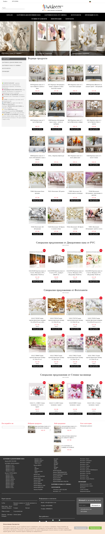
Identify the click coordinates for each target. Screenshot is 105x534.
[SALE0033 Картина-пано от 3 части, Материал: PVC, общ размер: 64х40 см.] (93, 259)
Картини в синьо (9, 486)
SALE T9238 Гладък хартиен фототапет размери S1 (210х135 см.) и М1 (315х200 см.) (37, 320)
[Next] (50, 430)
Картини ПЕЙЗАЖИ (38, 480)
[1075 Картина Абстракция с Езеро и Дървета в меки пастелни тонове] (56, 73)
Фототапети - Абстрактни (85, 460)
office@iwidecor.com (50, 502)
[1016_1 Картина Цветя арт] (56, 144)
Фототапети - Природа (85, 462)
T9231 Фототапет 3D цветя (56, 191)
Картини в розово (10, 480)
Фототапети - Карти (84, 468)
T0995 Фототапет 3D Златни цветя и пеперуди (75, 192)
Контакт (28, 508)
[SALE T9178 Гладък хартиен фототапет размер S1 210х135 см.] (75, 307)
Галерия (16, 508)
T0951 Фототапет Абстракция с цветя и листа (94, 228)
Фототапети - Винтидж (85, 471)
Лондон (55, 461)
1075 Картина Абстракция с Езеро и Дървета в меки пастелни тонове (56, 86)
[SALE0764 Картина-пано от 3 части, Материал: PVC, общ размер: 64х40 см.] (75, 259)
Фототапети (82, 487)
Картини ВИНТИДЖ (58, 476)
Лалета (36, 472)
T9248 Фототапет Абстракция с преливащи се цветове (94, 193)
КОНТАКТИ (70, 19)
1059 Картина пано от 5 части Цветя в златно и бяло (37, 86)
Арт (35, 467)
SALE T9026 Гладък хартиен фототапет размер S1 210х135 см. (56, 357)
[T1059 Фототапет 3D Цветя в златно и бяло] (56, 215)
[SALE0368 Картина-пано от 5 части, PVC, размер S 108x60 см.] (56, 259)
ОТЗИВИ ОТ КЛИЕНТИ (39, 19)
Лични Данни (17, 514)
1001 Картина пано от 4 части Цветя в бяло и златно (94, 122)
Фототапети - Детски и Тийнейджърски (89, 469)
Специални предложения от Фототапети (65, 290)
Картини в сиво (38, 458)
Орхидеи (37, 468)
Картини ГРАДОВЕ (38, 489)
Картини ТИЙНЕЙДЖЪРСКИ (60, 472)
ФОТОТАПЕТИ (76, 15)
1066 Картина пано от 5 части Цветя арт (37, 121)
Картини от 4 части (10, 469)
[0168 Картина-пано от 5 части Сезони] (93, 144)
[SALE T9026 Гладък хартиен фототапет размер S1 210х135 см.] (56, 344)
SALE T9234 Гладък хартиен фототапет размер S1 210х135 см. (56, 320)
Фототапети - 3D (57, 491)
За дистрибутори (18, 511)
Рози (36, 470)
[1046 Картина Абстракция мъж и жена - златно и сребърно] (56, 108)
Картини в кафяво (10, 484)
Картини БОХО (37, 478)
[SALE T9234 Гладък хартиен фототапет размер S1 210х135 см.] (56, 307)
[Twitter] (97, 1)
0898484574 (49, 508)
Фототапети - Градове (85, 466)
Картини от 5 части (10, 470)
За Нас (3, 503)
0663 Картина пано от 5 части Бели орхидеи (75, 85)
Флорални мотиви (39, 471)
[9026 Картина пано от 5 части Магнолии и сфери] (75, 108)
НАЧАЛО (10, 15)
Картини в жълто (9, 476)
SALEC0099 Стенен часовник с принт (75, 404)
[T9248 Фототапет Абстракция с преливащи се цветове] (93, 180)
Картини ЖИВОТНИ (38, 487)
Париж (55, 460)
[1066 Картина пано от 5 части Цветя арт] (37, 108)
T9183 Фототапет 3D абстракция (37, 228)
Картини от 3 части (10, 468)
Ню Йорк (56, 463)
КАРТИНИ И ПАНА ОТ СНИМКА (56, 15)
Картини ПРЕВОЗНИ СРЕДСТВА (60, 481)
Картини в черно (38, 461)
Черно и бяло (38, 463)
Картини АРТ (37, 474)
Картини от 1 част (10, 465)
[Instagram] (100, 1)
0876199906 (15, 1)
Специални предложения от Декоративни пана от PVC (65, 242)
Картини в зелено (10, 487)
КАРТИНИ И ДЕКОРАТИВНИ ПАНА (29, 15)
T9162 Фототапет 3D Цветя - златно (75, 228)
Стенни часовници (84, 489)
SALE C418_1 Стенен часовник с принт (93, 404)
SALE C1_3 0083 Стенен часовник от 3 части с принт (37, 404)
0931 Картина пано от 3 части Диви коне (75, 156)
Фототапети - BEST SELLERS (60, 489)
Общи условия (5, 511)
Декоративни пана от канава (86, 485)
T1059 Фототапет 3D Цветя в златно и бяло (56, 228)
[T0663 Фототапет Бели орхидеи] (37, 180)
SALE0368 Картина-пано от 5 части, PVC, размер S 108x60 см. (56, 272)
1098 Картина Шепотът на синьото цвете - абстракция (94, 85)
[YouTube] (102, 1)
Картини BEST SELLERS (10, 461)
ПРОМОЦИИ (82, 481)
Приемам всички (95, 528)
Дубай (55, 468)
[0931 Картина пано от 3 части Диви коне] (75, 144)
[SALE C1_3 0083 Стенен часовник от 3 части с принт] (37, 391)
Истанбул (56, 467)
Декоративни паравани (85, 491)
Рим (55, 466)
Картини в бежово (10, 477)
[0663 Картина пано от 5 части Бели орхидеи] (75, 73)
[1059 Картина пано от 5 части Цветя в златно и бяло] (37, 73)
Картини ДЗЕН (37, 481)
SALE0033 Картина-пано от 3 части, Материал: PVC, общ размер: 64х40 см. (93, 272)
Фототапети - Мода (84, 477)
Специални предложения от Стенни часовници (65, 374)
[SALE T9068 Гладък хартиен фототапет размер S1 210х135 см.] (37, 344)
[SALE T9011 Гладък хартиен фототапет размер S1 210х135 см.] (93, 344)
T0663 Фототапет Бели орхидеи (37, 192)
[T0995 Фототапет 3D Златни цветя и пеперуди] (75, 180)
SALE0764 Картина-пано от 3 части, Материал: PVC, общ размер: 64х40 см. (75, 272)
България (56, 458)
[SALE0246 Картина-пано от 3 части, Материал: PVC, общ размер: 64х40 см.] (37, 259)
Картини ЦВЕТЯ (37, 465)
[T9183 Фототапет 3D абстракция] (37, 215)
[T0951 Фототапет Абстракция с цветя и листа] (93, 215)
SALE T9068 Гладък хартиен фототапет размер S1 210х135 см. (37, 357)
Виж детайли (37, 93)
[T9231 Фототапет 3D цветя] (56, 180)
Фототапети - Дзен (84, 464)
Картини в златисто (39, 460)
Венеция (56, 464)
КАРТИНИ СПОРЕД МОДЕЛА (12, 463)
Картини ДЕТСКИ (57, 470)
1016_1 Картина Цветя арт (56, 155)
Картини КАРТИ (57, 477)
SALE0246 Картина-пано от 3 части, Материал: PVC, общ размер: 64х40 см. (37, 272)
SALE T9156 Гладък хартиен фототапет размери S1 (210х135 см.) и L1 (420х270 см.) (94, 320)
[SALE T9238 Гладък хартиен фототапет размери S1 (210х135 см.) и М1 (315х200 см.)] (37, 307)
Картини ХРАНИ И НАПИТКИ (60, 474)
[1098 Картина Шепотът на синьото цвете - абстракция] (93, 73)
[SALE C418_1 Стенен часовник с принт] (93, 391)
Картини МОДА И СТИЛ (39, 485)
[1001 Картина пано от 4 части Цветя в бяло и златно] (93, 108)
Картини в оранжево (10, 479)
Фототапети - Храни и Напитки (87, 478)
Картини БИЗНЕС (57, 479)
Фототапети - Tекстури (85, 473)
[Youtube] (51, 512)
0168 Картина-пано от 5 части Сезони (94, 156)
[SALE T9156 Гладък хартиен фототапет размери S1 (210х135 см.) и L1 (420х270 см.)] (93, 307)
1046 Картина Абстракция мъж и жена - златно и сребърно (56, 122)
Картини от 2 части (10, 466)
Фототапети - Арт (84, 475)
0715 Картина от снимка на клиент (68, 446)
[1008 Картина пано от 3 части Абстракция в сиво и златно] (37, 144)
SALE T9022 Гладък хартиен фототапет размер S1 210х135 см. (75, 357)
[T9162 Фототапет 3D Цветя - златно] (75, 215)
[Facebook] (95, 1)
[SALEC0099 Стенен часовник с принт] (75, 391)
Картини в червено (10, 483)
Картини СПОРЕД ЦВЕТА (11, 473)
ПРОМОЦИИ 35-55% (91, 15)
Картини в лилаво (10, 482)
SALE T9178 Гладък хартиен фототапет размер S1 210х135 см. (75, 320)
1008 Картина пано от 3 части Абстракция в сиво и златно (37, 157)
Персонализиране (81, 528)
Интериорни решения (86, 426)
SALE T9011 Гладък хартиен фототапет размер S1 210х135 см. (94, 357)
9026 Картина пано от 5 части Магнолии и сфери (75, 121)
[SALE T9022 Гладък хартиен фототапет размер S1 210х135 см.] (75, 344)
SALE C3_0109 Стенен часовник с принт (56, 404)
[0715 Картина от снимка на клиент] (57, 448)
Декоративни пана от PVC (86, 484)
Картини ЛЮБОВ (38, 483)
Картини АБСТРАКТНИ (39, 476)
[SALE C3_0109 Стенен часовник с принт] (56, 391)
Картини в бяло (9, 474)
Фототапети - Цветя (84, 458)
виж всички (65, 245)
